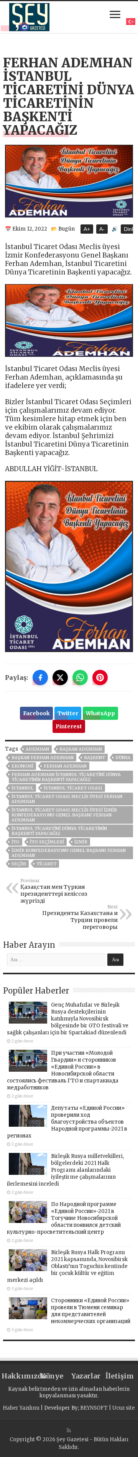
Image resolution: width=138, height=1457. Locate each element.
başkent (94, 757)
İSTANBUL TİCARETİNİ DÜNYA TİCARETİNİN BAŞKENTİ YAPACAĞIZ (59, 831)
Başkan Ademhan (80, 749)
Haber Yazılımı (21, 1408)
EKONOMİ (22, 766)
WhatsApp (100, 713)
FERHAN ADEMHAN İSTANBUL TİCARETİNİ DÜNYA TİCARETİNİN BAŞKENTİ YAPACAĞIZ (66, 777)
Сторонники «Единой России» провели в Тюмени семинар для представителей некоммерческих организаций (90, 1311)
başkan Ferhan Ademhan (43, 757)
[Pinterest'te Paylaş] (100, 677)
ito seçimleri (47, 842)
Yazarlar (85, 1376)
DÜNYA (122, 757)
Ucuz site (123, 1408)
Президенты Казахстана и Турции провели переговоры (80, 917)
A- (102, 229)
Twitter (68, 713)
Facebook (36, 713)
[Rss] (69, 1430)
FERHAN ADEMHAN (65, 766)
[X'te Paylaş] (60, 677)
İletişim (119, 1376)
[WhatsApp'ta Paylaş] (80, 677)
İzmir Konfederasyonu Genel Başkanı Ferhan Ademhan (69, 853)
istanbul (22, 788)
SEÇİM (19, 864)
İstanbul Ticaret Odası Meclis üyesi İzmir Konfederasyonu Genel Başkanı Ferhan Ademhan (64, 815)
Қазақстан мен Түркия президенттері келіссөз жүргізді (53, 891)
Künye (52, 1376)
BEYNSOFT (94, 1408)
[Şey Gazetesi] (29, 15)
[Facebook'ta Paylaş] (40, 677)
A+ (87, 229)
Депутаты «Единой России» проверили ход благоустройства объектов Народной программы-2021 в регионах (67, 1122)
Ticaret (46, 864)
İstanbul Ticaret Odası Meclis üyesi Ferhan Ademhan (67, 799)
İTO (16, 842)
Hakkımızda (18, 1376)
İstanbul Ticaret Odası (73, 788)
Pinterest (69, 726)
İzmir (80, 842)
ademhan (37, 749)
